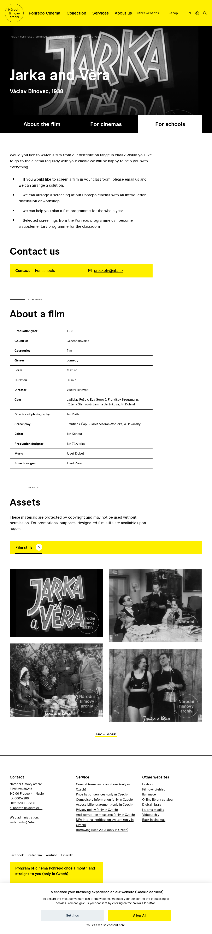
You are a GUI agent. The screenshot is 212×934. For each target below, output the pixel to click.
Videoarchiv (150, 814)
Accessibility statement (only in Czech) (104, 804)
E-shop (173, 13)
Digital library (151, 804)
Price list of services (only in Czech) (102, 794)
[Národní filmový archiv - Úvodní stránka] (14, 13)
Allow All (139, 915)
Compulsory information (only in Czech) (104, 799)
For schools (170, 124)
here (122, 925)
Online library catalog (157, 799)
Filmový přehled (153, 789)
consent (136, 899)
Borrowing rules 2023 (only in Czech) (102, 830)
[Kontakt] (197, 13)
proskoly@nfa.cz (108, 270)
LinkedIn (67, 855)
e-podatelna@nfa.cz (24, 808)
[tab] (28, 547)
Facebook (17, 855)
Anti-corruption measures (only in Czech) (105, 814)
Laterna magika (153, 810)
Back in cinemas (153, 819)
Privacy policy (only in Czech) (97, 810)
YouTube (52, 855)
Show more (106, 734)
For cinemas (106, 124)
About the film (41, 124)
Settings (72, 915)
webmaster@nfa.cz (24, 822)
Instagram (35, 855)
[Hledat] (205, 13)
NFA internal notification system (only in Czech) (105, 822)
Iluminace (149, 794)
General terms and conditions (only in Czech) (103, 786)
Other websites (148, 13)
